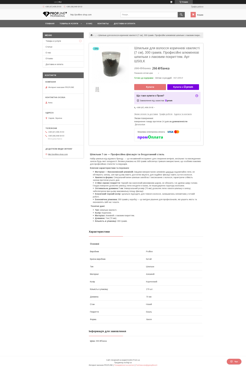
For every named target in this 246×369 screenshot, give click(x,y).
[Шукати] (181, 14)
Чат (236, 361)
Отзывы (49, 58)
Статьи (49, 47)
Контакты (103, 23)
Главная (49, 23)
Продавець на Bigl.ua (123, 363)
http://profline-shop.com (58, 154)
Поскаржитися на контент (124, 365)
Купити (150, 87)
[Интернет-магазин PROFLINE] (55, 16)
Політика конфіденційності (146, 365)
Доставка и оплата (124, 23)
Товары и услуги (69, 23)
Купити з (178, 87)
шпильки (170, 172)
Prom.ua (136, 360)
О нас (89, 23)
